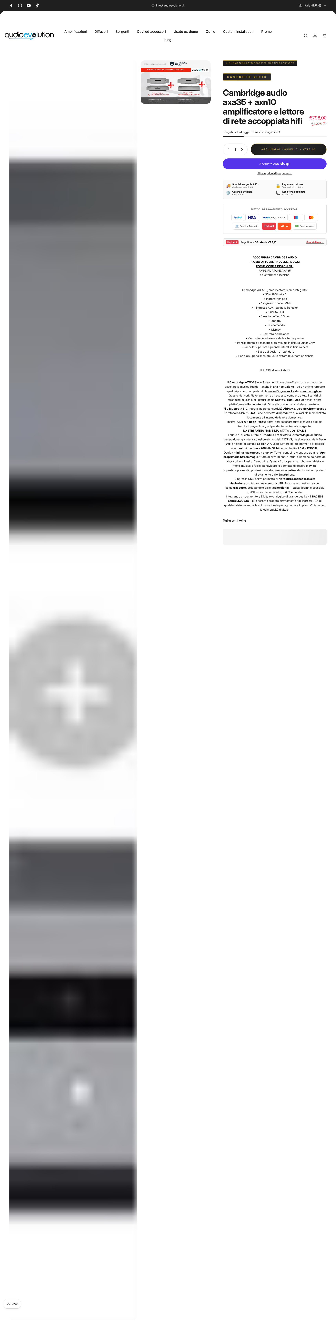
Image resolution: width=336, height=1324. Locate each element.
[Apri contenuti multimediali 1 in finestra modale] (73, 690)
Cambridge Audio (247, 77)
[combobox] (313, 5)
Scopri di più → (315, 242)
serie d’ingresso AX (281, 391)
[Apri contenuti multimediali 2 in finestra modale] (176, 82)
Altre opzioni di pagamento (274, 173)
